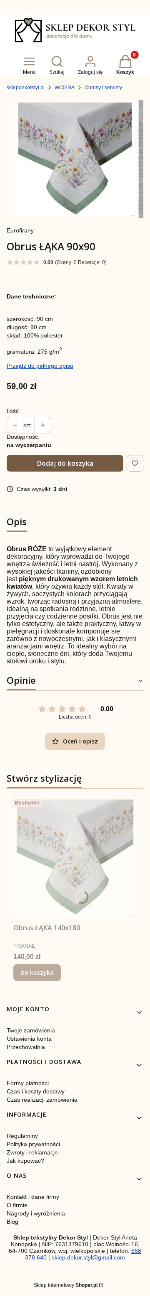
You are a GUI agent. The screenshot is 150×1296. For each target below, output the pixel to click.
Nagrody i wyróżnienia (36, 1213)
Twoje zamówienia (31, 1030)
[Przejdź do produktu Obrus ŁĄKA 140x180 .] (75, 857)
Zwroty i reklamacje (32, 1152)
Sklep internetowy (66, 1285)
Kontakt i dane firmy (33, 1196)
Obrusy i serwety (103, 87)
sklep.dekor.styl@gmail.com (88, 1257)
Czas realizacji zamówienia (42, 1099)
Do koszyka (37, 972)
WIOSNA (65, 87)
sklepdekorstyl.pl (26, 87)
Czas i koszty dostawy (36, 1091)
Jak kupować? (25, 1160)
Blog (12, 1221)
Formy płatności (28, 1083)
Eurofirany (20, 230)
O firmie (17, 1205)
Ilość (13, 411)
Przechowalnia (26, 1047)
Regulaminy (22, 1135)
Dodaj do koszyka (65, 463)
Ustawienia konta (29, 1038)
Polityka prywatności (33, 1144)
